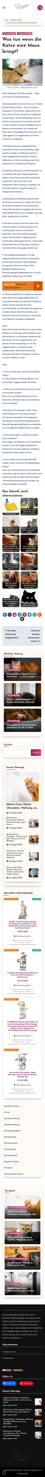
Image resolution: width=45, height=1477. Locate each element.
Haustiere (32, 234)
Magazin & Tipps (24, 33)
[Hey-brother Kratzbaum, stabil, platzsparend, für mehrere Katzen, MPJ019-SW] (22, 1061)
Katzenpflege (10, 1137)
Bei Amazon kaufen (23, 936)
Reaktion (32, 188)
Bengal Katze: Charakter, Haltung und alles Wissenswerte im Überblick (21, 1265)
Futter (7, 1112)
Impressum (9, 1358)
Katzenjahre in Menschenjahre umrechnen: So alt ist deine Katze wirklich (22, 727)
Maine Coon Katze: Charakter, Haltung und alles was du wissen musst (22, 1214)
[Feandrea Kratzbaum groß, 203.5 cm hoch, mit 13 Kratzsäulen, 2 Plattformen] (22, 961)
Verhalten (6, 111)
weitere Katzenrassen (13, 1174)
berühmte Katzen (12, 1106)
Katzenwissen (9, 33)
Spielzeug (16, 269)
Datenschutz (10, 1352)
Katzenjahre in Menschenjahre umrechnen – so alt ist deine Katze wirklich (22, 676)
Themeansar (22, 1473)
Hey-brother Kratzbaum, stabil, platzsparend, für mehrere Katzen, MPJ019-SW (22, 1075)
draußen (23, 248)
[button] (4, 1473)
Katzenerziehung (11, 1125)
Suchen (8, 745)
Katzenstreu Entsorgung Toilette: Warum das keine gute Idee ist (20, 1240)
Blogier (35, 1470)
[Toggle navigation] (4, 7)
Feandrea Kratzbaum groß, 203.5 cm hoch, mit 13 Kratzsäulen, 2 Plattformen (22, 975)
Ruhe (19, 170)
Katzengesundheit (12, 1131)
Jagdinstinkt (13, 216)
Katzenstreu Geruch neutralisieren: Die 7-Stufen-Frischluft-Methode (21, 1290)
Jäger (36, 149)
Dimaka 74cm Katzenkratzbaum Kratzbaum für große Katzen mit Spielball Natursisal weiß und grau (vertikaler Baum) (22, 925)
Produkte (8, 1168)
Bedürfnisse (17, 276)
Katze (13, 93)
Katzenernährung (12, 1118)
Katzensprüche (11, 1143)
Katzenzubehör (11, 1155)
